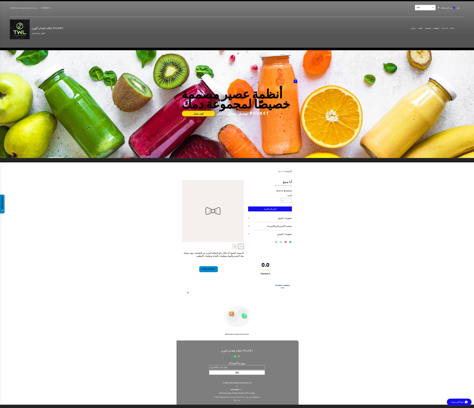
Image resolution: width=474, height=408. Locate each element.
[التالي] (460, 104)
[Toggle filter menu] (188, 292)
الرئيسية (288, 171)
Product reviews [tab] (283, 285)
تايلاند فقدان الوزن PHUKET (47, 28)
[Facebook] (438, 7)
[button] (295, 80)
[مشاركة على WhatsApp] (280, 242)
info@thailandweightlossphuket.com (24, 8)
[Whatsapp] (235, 356)
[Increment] (282, 200)
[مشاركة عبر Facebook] (290, 242)
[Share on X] (276, 242)
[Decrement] (290, 200)
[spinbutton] (286, 200)
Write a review (208, 269)
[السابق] (13, 104)
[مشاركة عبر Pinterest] (285, 242)
